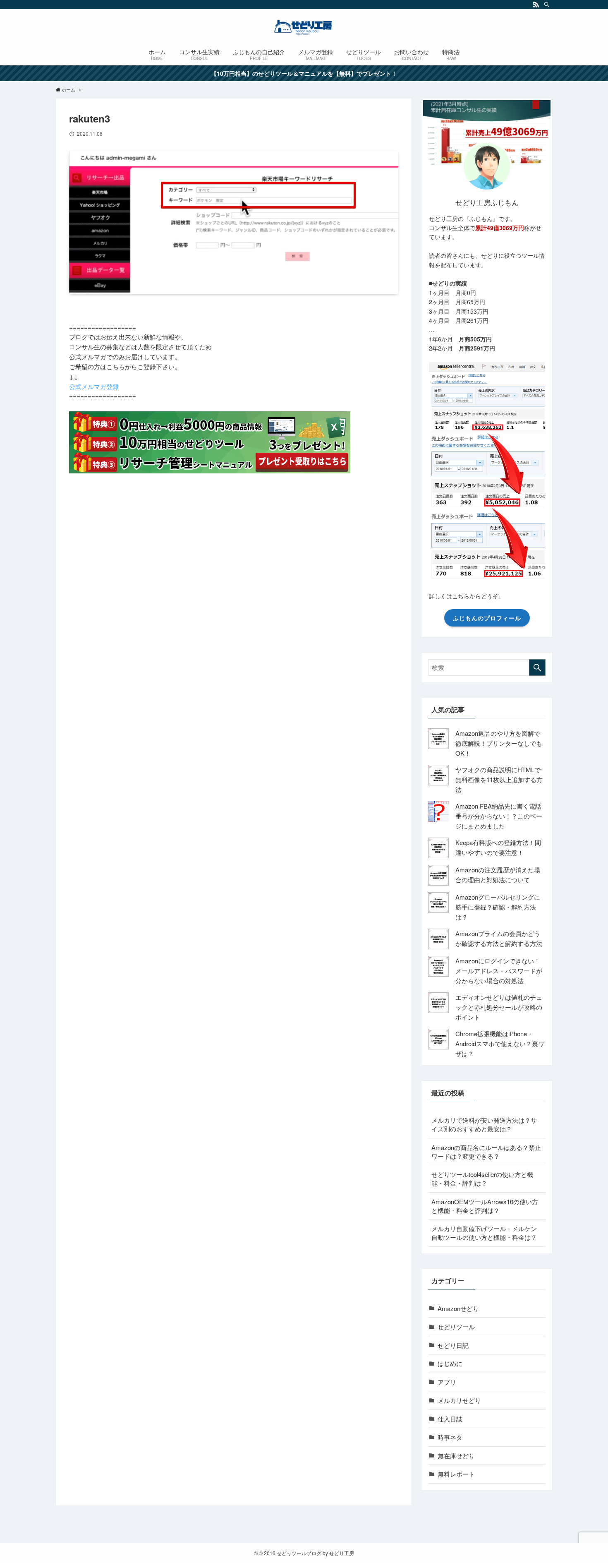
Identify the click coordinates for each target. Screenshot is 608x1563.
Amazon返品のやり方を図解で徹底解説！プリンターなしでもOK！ (498, 743)
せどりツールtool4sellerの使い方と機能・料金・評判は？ (482, 1178)
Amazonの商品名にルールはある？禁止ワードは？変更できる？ (486, 1151)
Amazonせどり (458, 1308)
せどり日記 (453, 1345)
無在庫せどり (456, 1455)
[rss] (536, 4)
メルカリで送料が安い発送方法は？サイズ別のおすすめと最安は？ (484, 1124)
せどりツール (456, 1326)
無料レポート (456, 1473)
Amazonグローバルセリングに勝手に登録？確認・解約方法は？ (497, 907)
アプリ (447, 1382)
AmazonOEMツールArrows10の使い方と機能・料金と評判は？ (484, 1206)
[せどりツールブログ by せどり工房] (304, 27)
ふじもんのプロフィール (487, 618)
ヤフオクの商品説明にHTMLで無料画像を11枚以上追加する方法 (499, 779)
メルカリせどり (459, 1400)
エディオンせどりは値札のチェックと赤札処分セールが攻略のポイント (498, 1007)
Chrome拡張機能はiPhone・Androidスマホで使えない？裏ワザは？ (499, 1043)
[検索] (546, 4)
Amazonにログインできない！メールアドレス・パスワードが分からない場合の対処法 (498, 970)
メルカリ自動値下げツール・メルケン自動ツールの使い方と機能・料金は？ (484, 1232)
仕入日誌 (450, 1418)
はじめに (450, 1363)
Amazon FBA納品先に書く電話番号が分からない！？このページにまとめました (498, 816)
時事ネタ (450, 1437)
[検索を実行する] (537, 667)
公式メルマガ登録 (94, 386)
